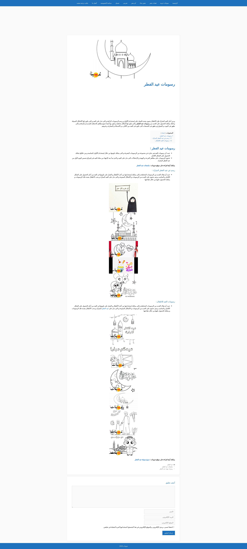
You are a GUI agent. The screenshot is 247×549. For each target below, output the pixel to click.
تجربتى (125, 3)
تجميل (117, 3)
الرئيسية (175, 3)
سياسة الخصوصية (106, 3)
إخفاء (163, 133)
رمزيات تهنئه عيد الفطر (166, 469)
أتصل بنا (94, 3)
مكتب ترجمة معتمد (82, 3)
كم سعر (133, 3)
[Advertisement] (123, 19)
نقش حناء (143, 3)
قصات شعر (153, 3)
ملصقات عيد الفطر (143, 165)
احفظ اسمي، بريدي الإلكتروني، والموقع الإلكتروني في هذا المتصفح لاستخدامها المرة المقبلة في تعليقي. (138, 527)
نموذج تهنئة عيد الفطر (142, 459)
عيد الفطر (105, 308)
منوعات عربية (164, 3)
